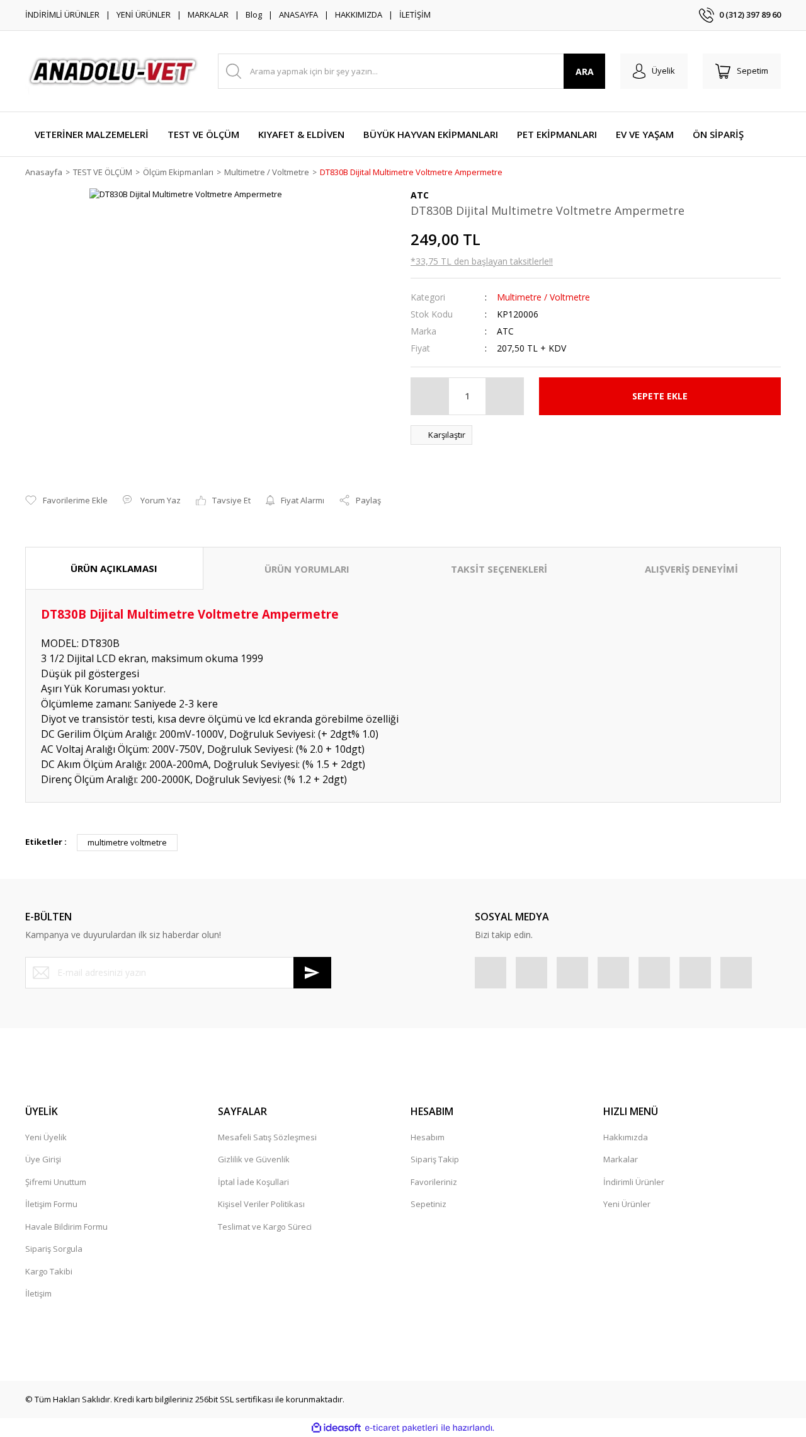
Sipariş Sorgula (53, 1248)
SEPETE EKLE (660, 396)
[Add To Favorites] (66, 501)
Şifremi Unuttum (55, 1182)
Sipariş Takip (435, 1159)
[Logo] (114, 71)
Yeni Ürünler (626, 1204)
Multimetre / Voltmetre (543, 297)
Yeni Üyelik (46, 1137)
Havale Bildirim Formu (66, 1226)
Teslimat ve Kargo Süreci (265, 1226)
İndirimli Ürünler (633, 1182)
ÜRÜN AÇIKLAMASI (114, 568)
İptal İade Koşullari (253, 1182)
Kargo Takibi (48, 1271)
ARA (585, 71)
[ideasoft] (336, 1428)
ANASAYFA (298, 14)
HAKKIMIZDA (358, 14)
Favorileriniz (434, 1182)
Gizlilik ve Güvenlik (254, 1159)
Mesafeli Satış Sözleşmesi (267, 1137)
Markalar (620, 1159)
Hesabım (428, 1137)
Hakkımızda (625, 1137)
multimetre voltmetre (127, 842)
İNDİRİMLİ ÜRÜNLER (62, 14)
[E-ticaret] (401, 1428)
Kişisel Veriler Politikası (261, 1204)
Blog (254, 14)
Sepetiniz (428, 1204)
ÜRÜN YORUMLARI (306, 569)
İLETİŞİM (415, 14)
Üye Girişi (43, 1159)
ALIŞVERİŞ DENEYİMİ (691, 569)
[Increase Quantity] (504, 396)
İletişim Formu (51, 1204)
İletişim (38, 1293)
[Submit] (312, 972)
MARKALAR (208, 14)
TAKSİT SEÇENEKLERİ (499, 569)
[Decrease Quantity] (430, 396)
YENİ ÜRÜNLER (143, 14)
